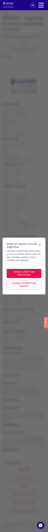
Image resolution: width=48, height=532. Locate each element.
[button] (40, 525)
